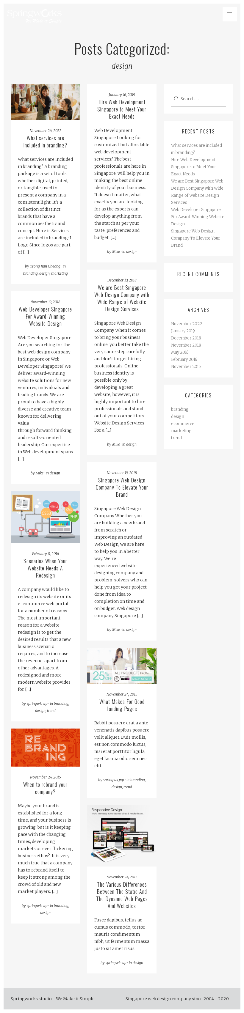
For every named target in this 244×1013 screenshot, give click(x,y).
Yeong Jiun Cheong (45, 266)
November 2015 (186, 366)
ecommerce (182, 423)
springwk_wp (37, 703)
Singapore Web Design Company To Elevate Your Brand (195, 238)
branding (30, 273)
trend (51, 710)
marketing (59, 273)
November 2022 (186, 323)
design (44, 273)
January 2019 (183, 331)
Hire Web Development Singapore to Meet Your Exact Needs (193, 167)
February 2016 (184, 359)
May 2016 (180, 352)
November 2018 (186, 345)
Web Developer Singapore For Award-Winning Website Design (197, 216)
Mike (116, 251)
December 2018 (186, 338)
